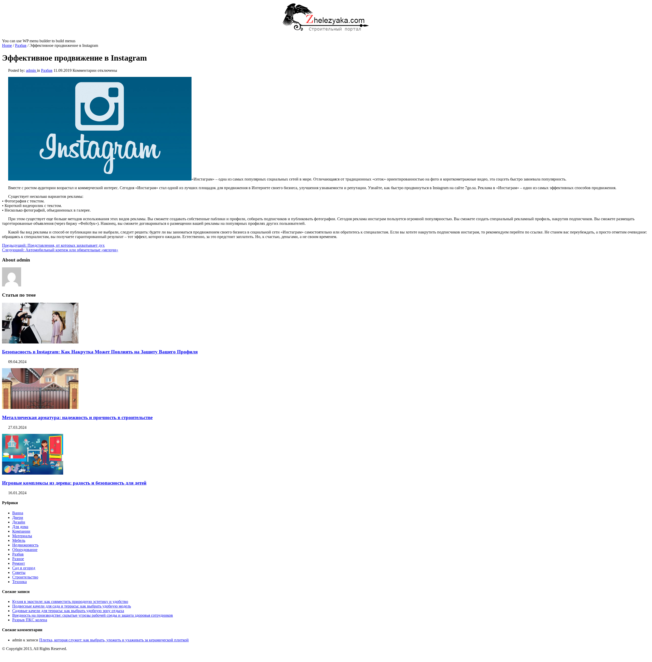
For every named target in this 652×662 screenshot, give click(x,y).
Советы (18, 572)
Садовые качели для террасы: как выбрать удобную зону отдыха (68, 611)
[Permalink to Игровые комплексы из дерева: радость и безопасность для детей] (32, 473)
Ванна (17, 513)
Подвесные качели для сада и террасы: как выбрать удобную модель (71, 606)
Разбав (20, 45)
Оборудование (24, 549)
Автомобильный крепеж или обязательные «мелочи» (60, 250)
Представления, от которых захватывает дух (53, 245)
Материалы (22, 536)
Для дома (20, 527)
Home (7, 45)
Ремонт (18, 563)
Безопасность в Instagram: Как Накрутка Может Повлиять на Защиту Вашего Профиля (100, 351)
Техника (19, 582)
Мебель (18, 540)
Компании (21, 531)
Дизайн (18, 522)
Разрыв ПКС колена (29, 620)
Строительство (25, 577)
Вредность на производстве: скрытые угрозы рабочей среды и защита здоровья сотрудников (92, 615)
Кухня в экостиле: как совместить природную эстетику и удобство (70, 601)
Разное (18, 559)
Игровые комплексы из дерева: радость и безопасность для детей (74, 483)
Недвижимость (25, 545)
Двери (17, 517)
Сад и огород (23, 568)
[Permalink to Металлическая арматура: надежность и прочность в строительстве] (40, 407)
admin (31, 70)
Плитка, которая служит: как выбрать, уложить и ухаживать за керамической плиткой (114, 640)
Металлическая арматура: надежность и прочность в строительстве (77, 417)
